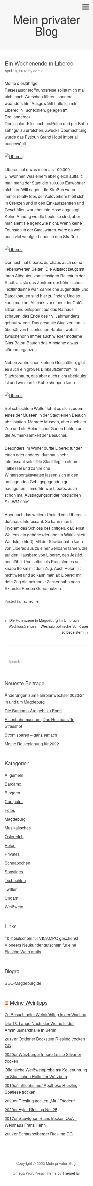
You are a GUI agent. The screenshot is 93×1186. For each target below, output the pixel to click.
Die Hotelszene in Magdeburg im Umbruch (42, 620)
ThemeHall (71, 1173)
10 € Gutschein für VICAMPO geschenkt (41, 938)
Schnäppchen (17, 863)
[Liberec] (13, 156)
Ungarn (11, 898)
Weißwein (14, 907)
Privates (12, 854)
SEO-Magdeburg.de (23, 983)
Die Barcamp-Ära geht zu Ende (33, 711)
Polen (10, 845)
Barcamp (13, 784)
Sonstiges (14, 872)
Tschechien (31, 601)
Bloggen (12, 793)
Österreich (14, 837)
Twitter (11, 889)
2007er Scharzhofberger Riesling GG (39, 1134)
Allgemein (14, 775)
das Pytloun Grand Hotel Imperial (47, 137)
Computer (14, 801)
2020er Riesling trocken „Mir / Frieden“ (40, 1101)
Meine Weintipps (29, 1002)
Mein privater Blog (46, 25)
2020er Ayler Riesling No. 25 (31, 1109)
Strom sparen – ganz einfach (31, 735)
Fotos (10, 810)
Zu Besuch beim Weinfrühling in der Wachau (45, 1015)
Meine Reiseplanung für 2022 (32, 744)
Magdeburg (15, 819)
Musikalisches (18, 828)
